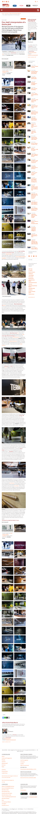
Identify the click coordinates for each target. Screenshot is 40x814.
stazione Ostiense (13, 341)
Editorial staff (5, 763)
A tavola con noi (5, 805)
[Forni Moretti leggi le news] (17, 5)
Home (3, 13)
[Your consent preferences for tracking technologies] (1, 610)
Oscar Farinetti (9, 253)
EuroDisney (11, 483)
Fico (3, 54)
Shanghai (4, 803)
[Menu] (1, 10)
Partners (4, 765)
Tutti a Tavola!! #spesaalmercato (9, 796)
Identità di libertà (5, 798)
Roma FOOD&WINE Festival (8, 788)
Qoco (3, 800)
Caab (23, 334)
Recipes (3, 759)
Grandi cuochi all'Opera (7, 793)
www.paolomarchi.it (7, 738)
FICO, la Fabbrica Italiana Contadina (7, 71)
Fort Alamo (16, 485)
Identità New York (5, 791)
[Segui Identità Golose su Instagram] (4, 1)
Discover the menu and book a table (28, 777)
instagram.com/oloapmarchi (11, 739)
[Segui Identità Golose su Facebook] (3, 1)
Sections (7, 13)
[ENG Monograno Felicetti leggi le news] (31, 5)
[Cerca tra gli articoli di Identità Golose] (36, 1)
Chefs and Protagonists (7, 758)
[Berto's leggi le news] (24, 5)
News (3, 766)
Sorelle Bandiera (16, 337)
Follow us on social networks (33, 252)
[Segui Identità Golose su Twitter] (6, 1)
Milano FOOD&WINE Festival (8, 786)
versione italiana (23, 18)
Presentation (23, 790)
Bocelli (4, 305)
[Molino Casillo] (11, 5)
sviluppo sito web (33, 796)
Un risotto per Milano (6, 802)
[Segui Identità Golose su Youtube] (8, 1)
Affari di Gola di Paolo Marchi (15, 13)
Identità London (5, 789)
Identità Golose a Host (6, 795)
